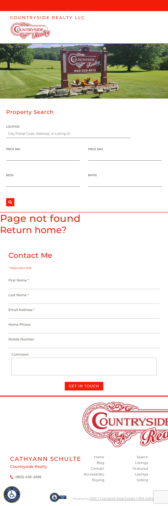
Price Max (95, 149)
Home (99, 457)
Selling (142, 480)
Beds (10, 175)
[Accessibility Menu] (11, 494)
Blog (100, 463)
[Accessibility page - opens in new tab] (58, 499)
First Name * (18, 280)
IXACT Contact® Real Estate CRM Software (125, 498)
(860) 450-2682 (28, 477)
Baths (92, 175)
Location (12, 126)
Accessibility (94, 474)
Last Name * (18, 295)
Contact (97, 469)
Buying (98, 480)
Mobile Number (21, 339)
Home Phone (19, 325)
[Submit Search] (10, 202)
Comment (20, 354)
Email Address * (21, 310)
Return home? (33, 229)
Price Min (13, 149)
